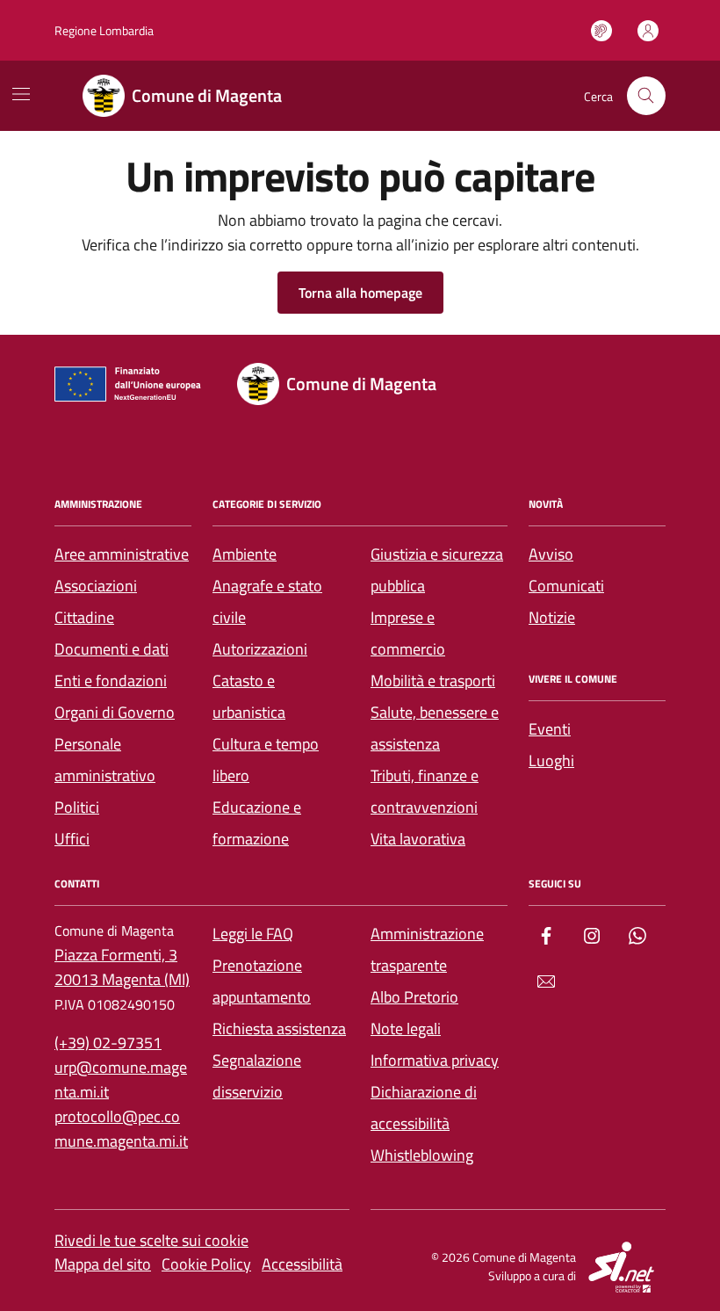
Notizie (552, 617)
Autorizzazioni (259, 649)
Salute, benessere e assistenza (435, 728)
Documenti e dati (111, 649)
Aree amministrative (121, 554)
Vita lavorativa (418, 839)
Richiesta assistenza (279, 1028)
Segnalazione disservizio (256, 1076)
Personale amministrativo (104, 759)
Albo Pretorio (414, 997)
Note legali (406, 1028)
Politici (76, 807)
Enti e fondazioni (110, 680)
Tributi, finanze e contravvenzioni (425, 791)
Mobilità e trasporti (433, 680)
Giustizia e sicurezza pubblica (437, 570)
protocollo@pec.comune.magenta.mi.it (121, 1129)
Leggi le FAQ (252, 933)
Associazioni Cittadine (95, 601)
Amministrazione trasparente (427, 949)
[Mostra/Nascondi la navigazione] (21, 94)
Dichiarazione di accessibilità (424, 1107)
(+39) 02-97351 (108, 1042)
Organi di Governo (114, 712)
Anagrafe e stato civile (267, 601)
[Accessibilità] (601, 30)
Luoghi (551, 760)
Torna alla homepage (360, 292)
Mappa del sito (102, 1264)
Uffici (72, 839)
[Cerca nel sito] (646, 95)
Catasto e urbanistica (248, 696)
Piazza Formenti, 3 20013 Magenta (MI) (122, 967)
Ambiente (244, 554)
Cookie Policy (206, 1264)
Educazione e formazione (256, 823)
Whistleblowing (422, 1155)
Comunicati (566, 586)
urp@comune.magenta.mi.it (120, 1079)
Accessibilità (302, 1264)
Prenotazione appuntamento (261, 981)
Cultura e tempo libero (265, 759)
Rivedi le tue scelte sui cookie (151, 1240)
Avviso (551, 554)
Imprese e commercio (408, 633)
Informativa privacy (435, 1060)
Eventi (550, 729)
